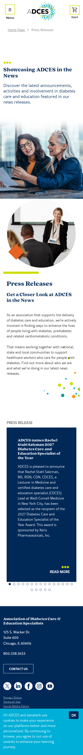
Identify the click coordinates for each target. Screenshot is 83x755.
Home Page (17, 30)
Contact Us (18, 668)
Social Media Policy (16, 706)
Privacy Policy (12, 697)
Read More (60, 571)
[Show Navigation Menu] (10, 9)
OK (73, 715)
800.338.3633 (14, 653)
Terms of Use (12, 702)
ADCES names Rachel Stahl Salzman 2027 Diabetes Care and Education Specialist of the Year (39, 449)
